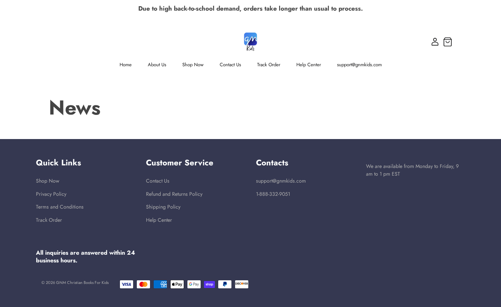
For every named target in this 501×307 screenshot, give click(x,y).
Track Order (49, 220)
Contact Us (157, 180)
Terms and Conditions (60, 206)
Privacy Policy (51, 194)
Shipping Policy (163, 206)
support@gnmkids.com (281, 180)
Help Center (159, 220)
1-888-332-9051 (273, 194)
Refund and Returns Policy (174, 194)
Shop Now (47, 180)
